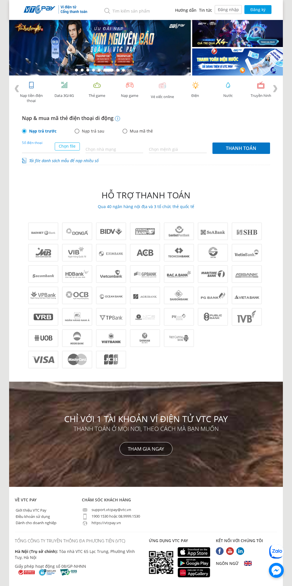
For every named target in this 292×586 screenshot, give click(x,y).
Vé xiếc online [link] (162, 96)
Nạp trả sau (93, 131)
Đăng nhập (228, 9)
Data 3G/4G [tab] (64, 95)
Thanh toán (241, 148)
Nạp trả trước (42, 131)
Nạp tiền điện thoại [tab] (31, 98)
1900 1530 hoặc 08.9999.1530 (115, 516)
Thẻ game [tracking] (97, 95)
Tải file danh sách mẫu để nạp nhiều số (64, 160)
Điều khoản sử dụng (32, 516)
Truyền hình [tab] (261, 95)
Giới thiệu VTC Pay (30, 509)
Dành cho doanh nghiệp (35, 522)
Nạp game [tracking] (129, 95)
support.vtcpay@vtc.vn (111, 509)
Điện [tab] (195, 95)
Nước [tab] (228, 95)
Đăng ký (257, 9)
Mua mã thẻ (141, 131)
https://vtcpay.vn (106, 522)
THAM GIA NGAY (146, 448)
